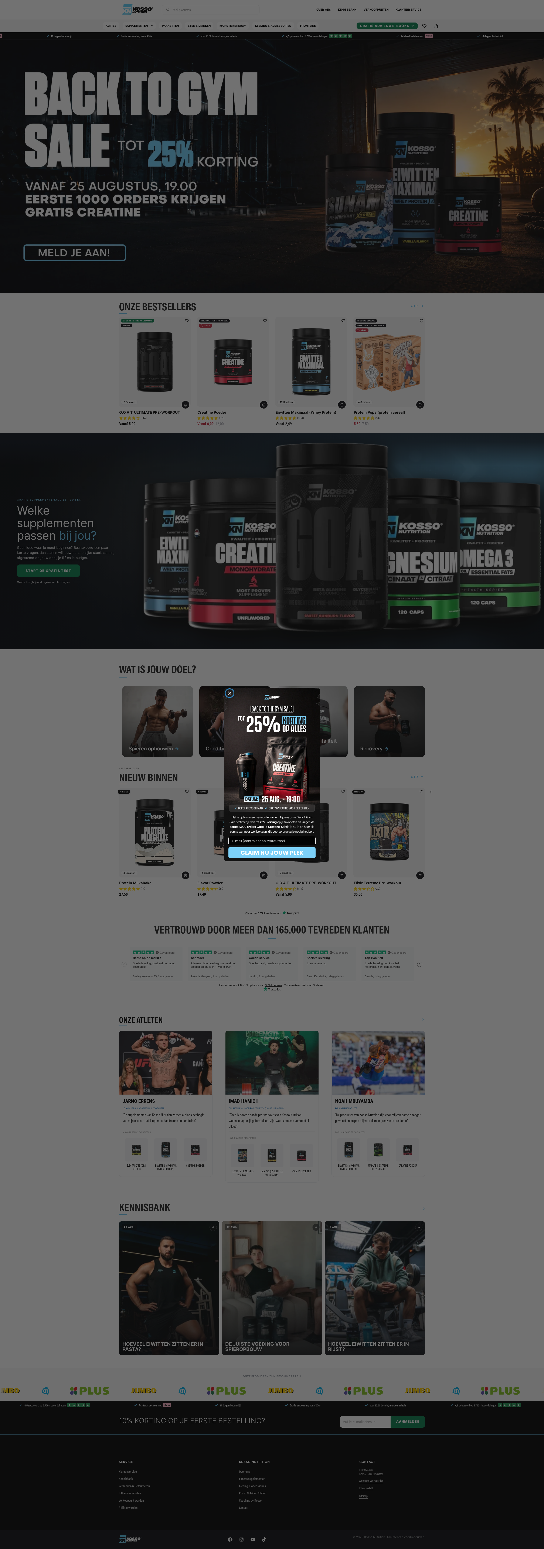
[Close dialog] (229, 693)
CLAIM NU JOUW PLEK (272, 853)
